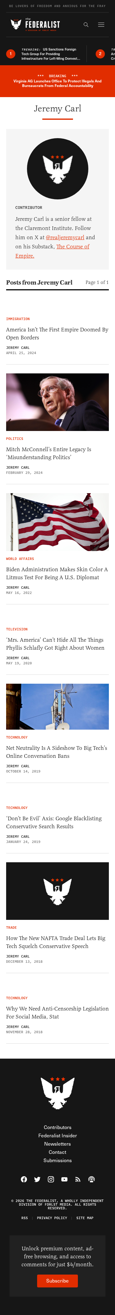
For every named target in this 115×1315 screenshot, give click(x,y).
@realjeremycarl (65, 237)
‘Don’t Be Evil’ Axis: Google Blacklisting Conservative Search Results (54, 822)
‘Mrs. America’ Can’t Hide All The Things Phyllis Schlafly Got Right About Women (55, 644)
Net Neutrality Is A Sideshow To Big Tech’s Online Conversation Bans (56, 752)
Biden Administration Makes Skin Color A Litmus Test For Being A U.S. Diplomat (57, 573)
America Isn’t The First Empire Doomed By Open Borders (57, 333)
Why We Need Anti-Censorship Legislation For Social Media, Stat (57, 1012)
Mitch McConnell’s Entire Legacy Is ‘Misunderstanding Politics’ (48, 453)
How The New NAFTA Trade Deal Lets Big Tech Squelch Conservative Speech (55, 942)
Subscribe (57, 1280)
